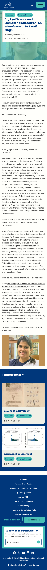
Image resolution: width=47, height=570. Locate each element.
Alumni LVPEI (23, 497)
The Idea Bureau (32, 565)
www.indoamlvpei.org (23, 514)
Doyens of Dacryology (17, 410)
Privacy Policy (23, 506)
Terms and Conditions (23, 501)
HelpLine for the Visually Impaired (23, 488)
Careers (23, 479)
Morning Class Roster (23, 484)
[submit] (38, 542)
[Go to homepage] (8, 5)
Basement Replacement (18, 454)
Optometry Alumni (23, 492)
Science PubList (25, 15)
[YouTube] (23, 552)
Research (10, 15)
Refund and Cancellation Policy (23, 510)
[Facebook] (14, 552)
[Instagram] (28, 552)
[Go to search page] (32, 4)
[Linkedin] (32, 552)
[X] (19, 552)
